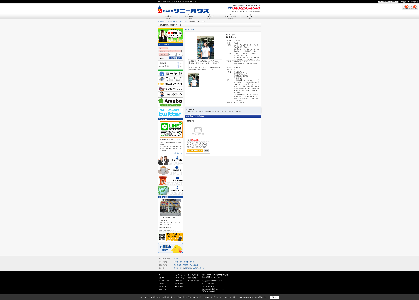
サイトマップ (163, 286)
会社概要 (161, 278)
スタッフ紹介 (180, 278)
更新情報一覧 (178, 153)
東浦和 (194, 268)
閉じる (274, 297)
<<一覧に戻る (189, 29)
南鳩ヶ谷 (201, 268)
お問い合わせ (180, 275)
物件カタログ (163, 289)
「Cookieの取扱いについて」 (246, 297)
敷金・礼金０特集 (193, 275)
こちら (178, 139)
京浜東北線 (177, 265)
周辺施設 (179, 281)
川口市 (176, 259)
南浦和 (182, 268)
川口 (189, 268)
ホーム (161, 275)
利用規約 (161, 283)
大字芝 (176, 262)
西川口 (192, 262)
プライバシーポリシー (166, 281)
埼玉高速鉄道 (194, 265)
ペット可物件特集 (193, 281)
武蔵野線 (185, 265)
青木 (181, 262)
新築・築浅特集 (193, 278)
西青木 (186, 262)
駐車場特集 (179, 286)
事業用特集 (179, 283)
